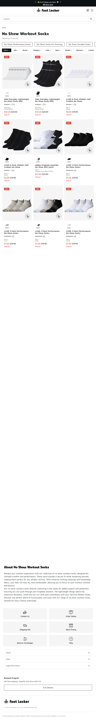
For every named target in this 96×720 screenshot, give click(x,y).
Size (15, 50)
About (8, 653)
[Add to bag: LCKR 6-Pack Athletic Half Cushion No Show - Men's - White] (89, 84)
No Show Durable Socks (79, 44)
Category (36, 50)
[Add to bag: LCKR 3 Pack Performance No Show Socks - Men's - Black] (89, 150)
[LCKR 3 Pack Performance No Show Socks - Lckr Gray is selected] (7, 225)
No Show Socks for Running (49, 44)
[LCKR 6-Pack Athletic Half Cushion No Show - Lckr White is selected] (69, 93)
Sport (57, 50)
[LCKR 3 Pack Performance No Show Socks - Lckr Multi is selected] (38, 225)
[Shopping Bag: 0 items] (92, 10)
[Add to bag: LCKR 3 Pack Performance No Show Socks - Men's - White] (89, 216)
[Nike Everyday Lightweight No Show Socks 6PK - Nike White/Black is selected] (7, 93)
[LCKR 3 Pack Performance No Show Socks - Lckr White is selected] (69, 225)
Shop (8, 659)
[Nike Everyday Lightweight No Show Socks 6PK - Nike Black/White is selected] (38, 93)
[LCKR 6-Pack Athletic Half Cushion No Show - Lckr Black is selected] (7, 159)
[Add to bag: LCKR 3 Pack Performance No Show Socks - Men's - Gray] (27, 216)
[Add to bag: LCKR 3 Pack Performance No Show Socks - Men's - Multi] (58, 216)
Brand (25, 50)
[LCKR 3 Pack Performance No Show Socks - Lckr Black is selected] (69, 159)
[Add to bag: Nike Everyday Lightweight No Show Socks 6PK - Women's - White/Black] (27, 84)
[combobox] (48, 19)
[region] (48, 3)
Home (4, 28)
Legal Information (13, 666)
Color (47, 50)
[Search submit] (91, 19)
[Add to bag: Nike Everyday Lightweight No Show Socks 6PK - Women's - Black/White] (58, 84)
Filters (6, 50)
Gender (67, 50)
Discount (79, 50)
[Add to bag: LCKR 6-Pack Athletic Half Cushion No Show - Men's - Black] (27, 150)
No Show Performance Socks (17, 44)
